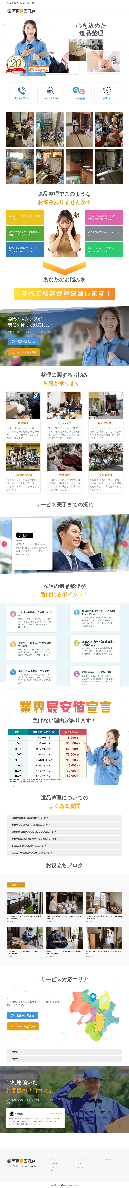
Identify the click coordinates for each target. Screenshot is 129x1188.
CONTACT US (81, 1167)
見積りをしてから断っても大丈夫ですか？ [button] (31, 825)
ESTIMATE (80, 1163)
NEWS (52, 1167)
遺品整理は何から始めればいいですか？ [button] (30, 818)
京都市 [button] (15, 1052)
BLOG (52, 1171)
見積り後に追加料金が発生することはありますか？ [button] (35, 839)
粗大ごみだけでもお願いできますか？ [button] (29, 846)
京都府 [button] (15, 1059)
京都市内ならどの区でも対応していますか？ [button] (32, 853)
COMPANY (54, 1163)
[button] (22, 93)
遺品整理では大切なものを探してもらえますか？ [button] (34, 832)
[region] (64, 46)
